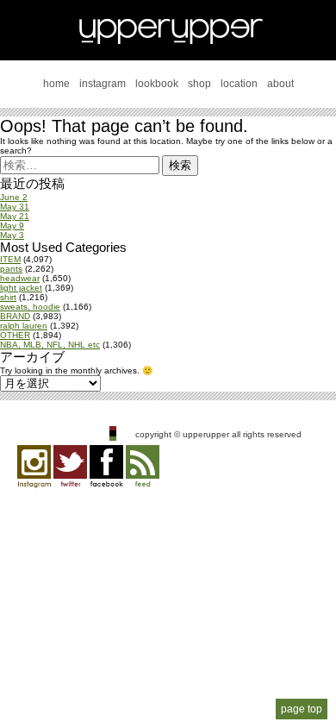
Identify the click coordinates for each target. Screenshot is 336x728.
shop (199, 84)
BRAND (15, 316)
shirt (8, 297)
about (280, 84)
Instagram (34, 466)
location (239, 84)
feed (142, 466)
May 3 (12, 235)
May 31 (14, 206)
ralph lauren (23, 325)
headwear (20, 278)
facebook (106, 466)
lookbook (156, 84)
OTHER (15, 335)
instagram (102, 84)
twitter (70, 466)
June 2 (14, 197)
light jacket (21, 287)
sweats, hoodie (30, 306)
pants (11, 268)
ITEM (10, 259)
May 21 (14, 216)
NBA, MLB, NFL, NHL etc (50, 344)
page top (301, 709)
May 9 (12, 225)
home (56, 84)
